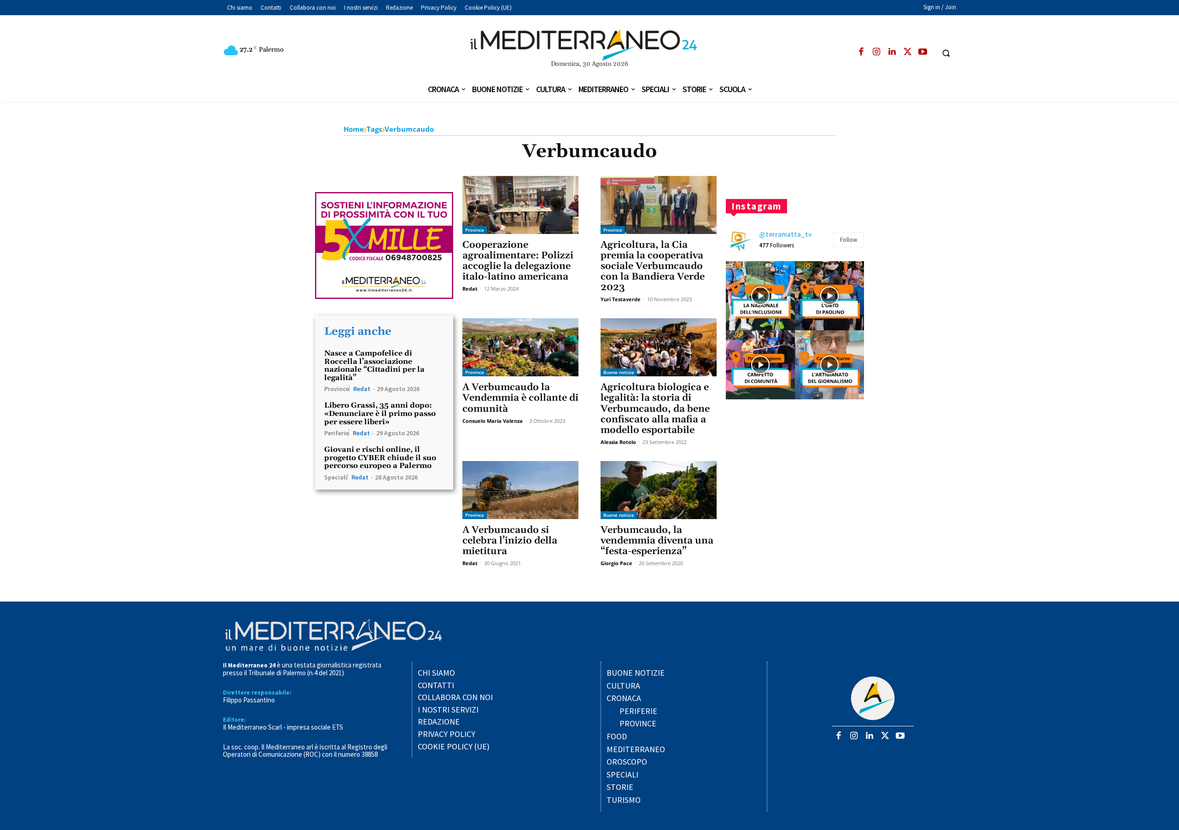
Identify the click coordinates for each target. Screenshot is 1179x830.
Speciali (335, 476)
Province (336, 388)
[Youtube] (922, 52)
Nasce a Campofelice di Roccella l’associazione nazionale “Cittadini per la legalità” (374, 365)
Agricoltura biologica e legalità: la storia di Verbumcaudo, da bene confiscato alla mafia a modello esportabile (655, 408)
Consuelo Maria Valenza (492, 420)
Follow (848, 240)
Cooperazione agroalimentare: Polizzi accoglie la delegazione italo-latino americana (517, 261)
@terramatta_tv (785, 234)
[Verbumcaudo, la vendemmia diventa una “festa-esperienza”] (659, 490)
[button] (946, 53)
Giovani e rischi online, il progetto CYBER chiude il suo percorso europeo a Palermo (380, 457)
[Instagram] (876, 52)
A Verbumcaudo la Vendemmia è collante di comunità (520, 398)
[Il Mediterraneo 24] (589, 45)
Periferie (336, 432)
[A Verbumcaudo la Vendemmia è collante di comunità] (520, 347)
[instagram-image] (760, 295)
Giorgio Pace (616, 563)
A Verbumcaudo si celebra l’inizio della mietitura (509, 540)
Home (354, 129)
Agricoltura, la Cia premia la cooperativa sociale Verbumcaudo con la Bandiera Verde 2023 (653, 266)
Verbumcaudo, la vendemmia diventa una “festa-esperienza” (657, 540)
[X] (907, 52)
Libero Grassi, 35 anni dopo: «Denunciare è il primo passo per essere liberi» (380, 413)
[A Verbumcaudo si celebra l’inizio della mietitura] (520, 490)
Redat (361, 389)
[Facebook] (861, 52)
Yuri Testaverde (621, 299)
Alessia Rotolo (618, 441)
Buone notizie (618, 372)
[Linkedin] (892, 52)
